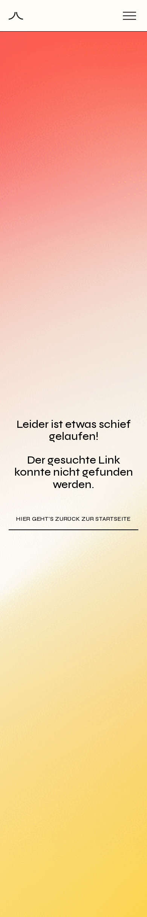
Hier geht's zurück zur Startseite (73, 519)
